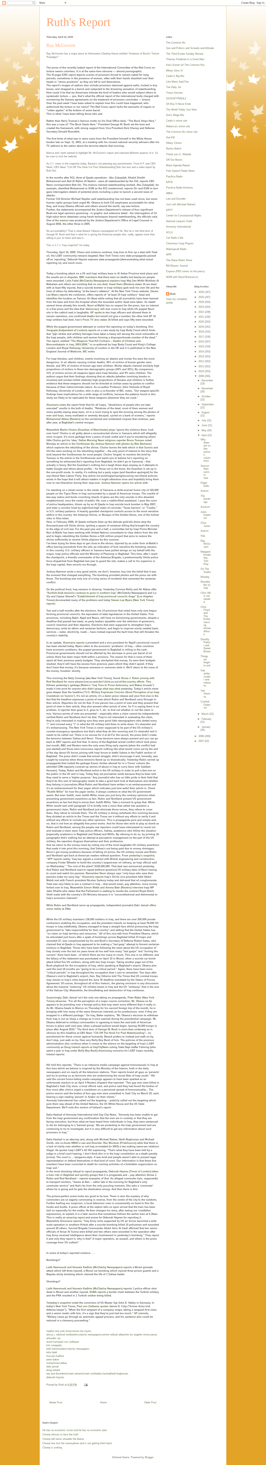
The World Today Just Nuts (181, 109)
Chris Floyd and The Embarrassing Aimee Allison (206, 620)
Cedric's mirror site (176, 120)
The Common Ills (175, 42)
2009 (201, 376)
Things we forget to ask (206, 661)
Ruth (173, 293)
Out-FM (170, 137)
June (205, 425)
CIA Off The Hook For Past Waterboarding (91, 167)
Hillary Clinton (174, 142)
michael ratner (73, 1373)
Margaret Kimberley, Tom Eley (206, 557)
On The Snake (206, 570)
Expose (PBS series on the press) (185, 271)
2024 (201, 301)
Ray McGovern (205, 543)
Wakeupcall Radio (176, 249)
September (208, 404)
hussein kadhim (55, 1356)
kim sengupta (54, 1345)
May (204, 430)
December (207, 380)
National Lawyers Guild (179, 221)
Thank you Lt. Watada (178, 154)
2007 (201, 741)
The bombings (205, 498)
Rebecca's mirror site (178, 126)
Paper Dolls (205, 484)
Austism (205, 506)
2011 (201, 366)
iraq (48, 1331)
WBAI (169, 193)
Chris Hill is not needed (206, 597)
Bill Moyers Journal (177, 265)
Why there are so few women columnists (206, 450)
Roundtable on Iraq (205, 584)
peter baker (52, 1359)
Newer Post (55, 1402)
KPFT (169, 210)
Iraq (203, 535)
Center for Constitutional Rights (183, 215)
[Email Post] (85, 1384)
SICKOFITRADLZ (176, 98)
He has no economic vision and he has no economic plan (74, 1430)
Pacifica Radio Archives (179, 187)
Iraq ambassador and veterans (206, 678)
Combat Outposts (205, 704)
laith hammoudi (54, 1348)
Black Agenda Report (178, 165)
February (206, 718)
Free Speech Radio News (180, 170)
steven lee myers (81, 1331)
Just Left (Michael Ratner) (180, 204)
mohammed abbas (56, 1363)
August (206, 412)
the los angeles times (137, 1334)
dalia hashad (103, 1373)
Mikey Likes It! (174, 70)
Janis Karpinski (206, 514)
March (205, 713)
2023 (201, 306)
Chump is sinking (52, 1447)
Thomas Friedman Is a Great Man (185, 59)
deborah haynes (55, 1377)
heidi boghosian (119, 1373)
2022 (201, 311)
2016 (201, 341)
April (204, 435)
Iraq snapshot (70, 245)
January (206, 726)
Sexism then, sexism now (205, 471)
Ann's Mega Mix (175, 115)
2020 (201, 321)
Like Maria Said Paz (177, 81)
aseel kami (52, 1341)
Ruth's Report (78, 22)
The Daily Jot (173, 87)
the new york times (61, 1331)
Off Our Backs (174, 159)
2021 (201, 316)
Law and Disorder (176, 198)
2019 (201, 326)
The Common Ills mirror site (181, 131)
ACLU (169, 232)
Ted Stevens (205, 693)
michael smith (88, 1373)
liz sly (57, 1338)
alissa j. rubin (53, 1334)
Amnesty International (178, 226)
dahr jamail (52, 1366)
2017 (201, 336)
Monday (205, 576)
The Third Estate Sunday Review (184, 53)
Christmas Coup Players (180, 243)
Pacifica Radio (174, 176)
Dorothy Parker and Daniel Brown (206, 645)
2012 (201, 361)
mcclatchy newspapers (88, 1334)
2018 (201, 331)
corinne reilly (108, 1334)
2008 (201, 736)
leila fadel (51, 1352)
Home (103, 1402)
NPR (168, 254)
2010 (201, 371)
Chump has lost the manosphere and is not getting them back (77, 1443)
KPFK (169, 182)
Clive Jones (205, 524)
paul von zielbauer (69, 1341)
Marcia (50, 152)
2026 (201, 292)
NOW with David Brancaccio (182, 277)
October (206, 396)
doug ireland (53, 1370)
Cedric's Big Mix (175, 76)
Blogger (149, 1457)
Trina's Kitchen (174, 92)
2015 (201, 346)
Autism (205, 490)
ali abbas (120, 1334)
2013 (201, 356)
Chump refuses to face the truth (60, 1434)
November (207, 388)
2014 (201, 351)
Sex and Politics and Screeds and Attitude (190, 48)
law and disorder (55, 1373)
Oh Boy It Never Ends (178, 103)
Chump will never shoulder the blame (63, 1438)
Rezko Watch (173, 148)
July (204, 420)
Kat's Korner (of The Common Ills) (185, 64)
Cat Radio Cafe (174, 237)
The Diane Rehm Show (179, 260)
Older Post (150, 1402)
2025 (201, 297)
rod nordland (68, 1334)
